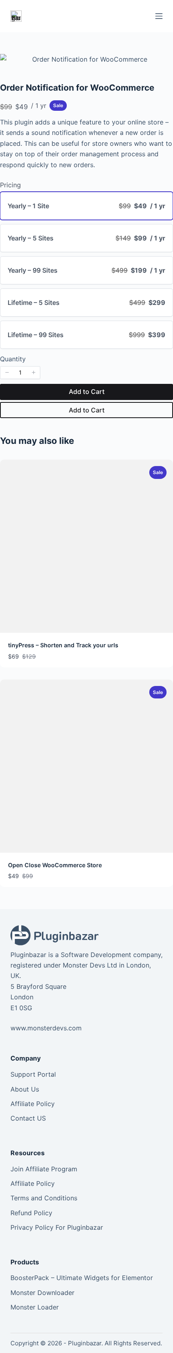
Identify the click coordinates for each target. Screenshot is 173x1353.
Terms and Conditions (43, 1198)
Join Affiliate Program (43, 1169)
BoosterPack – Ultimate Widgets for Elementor (81, 1278)
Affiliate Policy (32, 1104)
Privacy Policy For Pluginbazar (56, 1227)
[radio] (86, 206)
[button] (6, 373)
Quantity (13, 359)
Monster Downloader (42, 1293)
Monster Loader (34, 1307)
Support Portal (33, 1074)
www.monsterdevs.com (46, 1028)
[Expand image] (163, 64)
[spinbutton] (20, 373)
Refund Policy (31, 1213)
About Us (24, 1089)
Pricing (10, 185)
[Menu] (159, 16)
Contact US (28, 1118)
